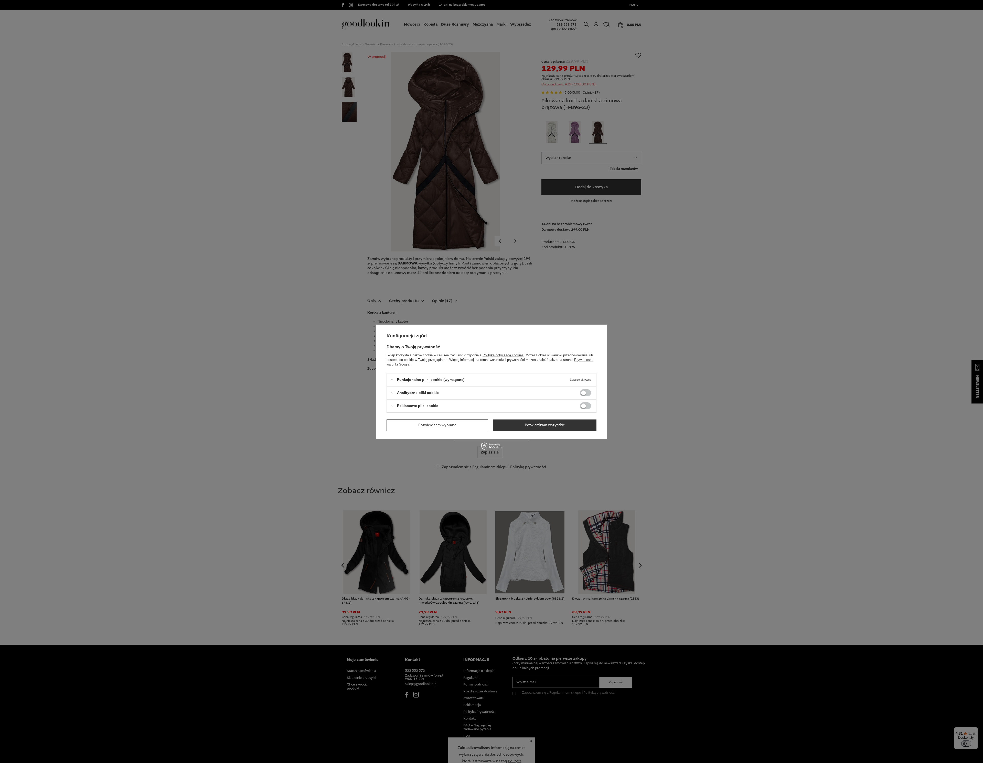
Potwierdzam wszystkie (545, 425)
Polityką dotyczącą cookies (503, 355)
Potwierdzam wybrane (437, 425)
